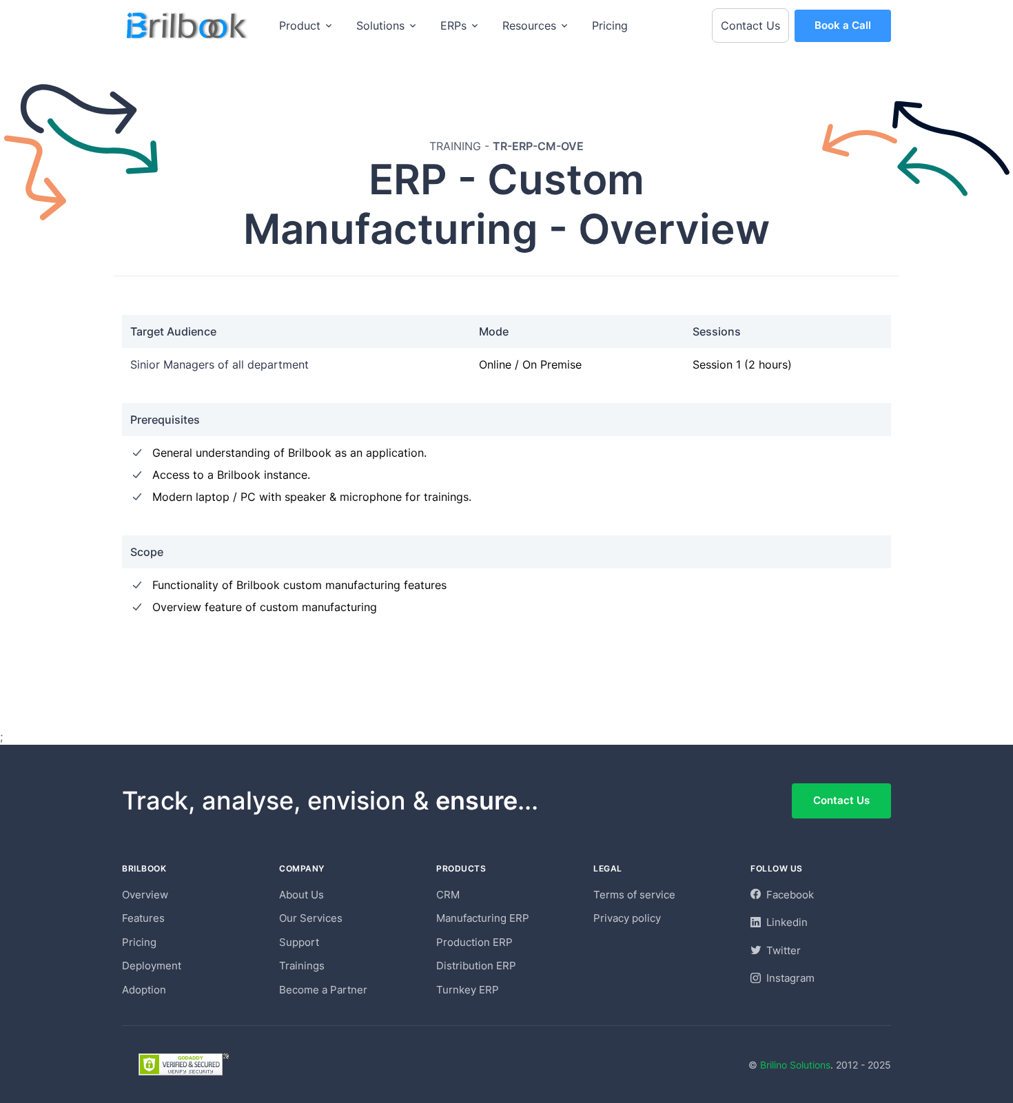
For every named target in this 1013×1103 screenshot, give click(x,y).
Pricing (610, 25)
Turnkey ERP (467, 989)
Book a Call (843, 25)
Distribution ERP (476, 965)
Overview (145, 894)
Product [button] (299, 25)
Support (299, 942)
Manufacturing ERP (482, 918)
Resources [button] (529, 25)
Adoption (144, 989)
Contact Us (750, 25)
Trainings (302, 965)
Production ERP (474, 942)
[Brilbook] (188, 25)
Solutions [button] (380, 25)
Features (143, 918)
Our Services (310, 918)
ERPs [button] (453, 25)
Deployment (151, 965)
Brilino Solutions (795, 1065)
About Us (301, 894)
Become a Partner (323, 989)
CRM (448, 894)
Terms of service (634, 894)
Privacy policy (627, 918)
